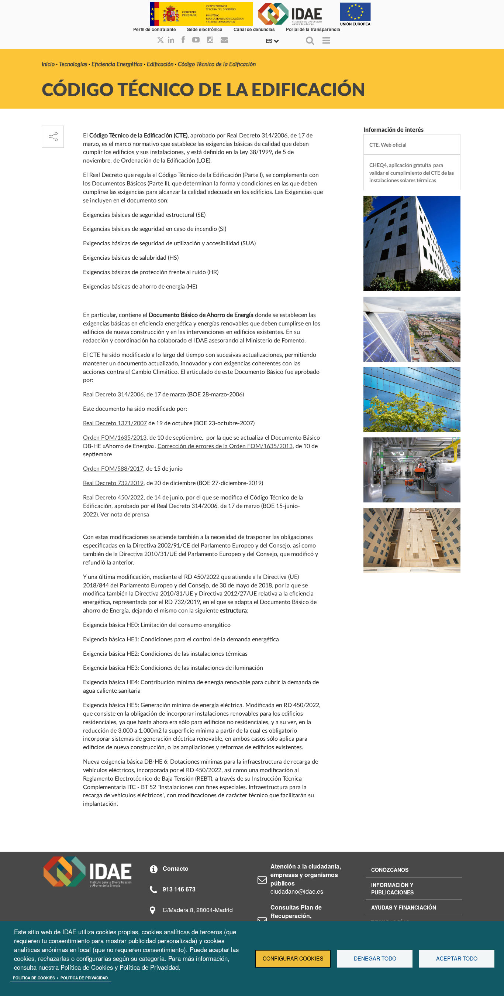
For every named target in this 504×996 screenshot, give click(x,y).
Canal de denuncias (254, 29)
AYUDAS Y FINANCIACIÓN (403, 907)
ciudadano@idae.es (296, 891)
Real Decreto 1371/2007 (115, 423)
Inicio (48, 64)
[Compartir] (53, 137)
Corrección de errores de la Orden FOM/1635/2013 (225, 446)
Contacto (176, 868)
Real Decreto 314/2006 (113, 395)
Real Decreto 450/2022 (113, 498)
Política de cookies (34, 977)
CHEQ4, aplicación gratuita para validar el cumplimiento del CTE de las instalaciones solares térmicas (411, 173)
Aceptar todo (456, 958)
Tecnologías (73, 64)
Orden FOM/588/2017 (113, 469)
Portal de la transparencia (313, 29)
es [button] (270, 40)
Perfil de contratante (154, 29)
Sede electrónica (204, 29)
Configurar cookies (293, 958)
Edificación (160, 64)
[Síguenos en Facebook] (183, 40)
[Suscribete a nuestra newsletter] (224, 40)
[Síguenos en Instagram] (210, 40)
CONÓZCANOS (389, 869)
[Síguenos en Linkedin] (171, 40)
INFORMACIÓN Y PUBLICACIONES (392, 888)
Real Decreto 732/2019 (113, 483)
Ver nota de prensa (124, 515)
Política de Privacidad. (85, 977)
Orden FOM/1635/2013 (114, 438)
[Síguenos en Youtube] (196, 40)
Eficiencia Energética (117, 64)
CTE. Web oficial (387, 145)
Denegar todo (375, 958)
